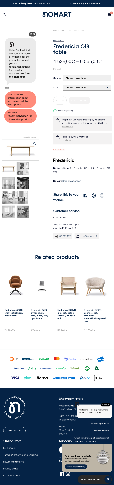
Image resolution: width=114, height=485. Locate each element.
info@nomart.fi (89, 236)
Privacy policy (10, 468)
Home (55, 30)
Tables (62, 30)
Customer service (66, 211)
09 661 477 (65, 236)
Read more (67, 126)
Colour (57, 78)
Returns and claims (13, 461)
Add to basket (79, 100)
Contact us (14, 430)
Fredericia (58, 40)
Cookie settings (11, 475)
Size (55, 87)
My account (10, 448)
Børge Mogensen (71, 181)
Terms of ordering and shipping (20, 455)
